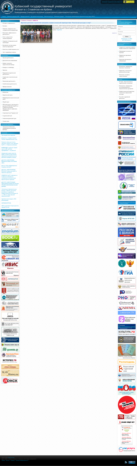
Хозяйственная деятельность (10, 84)
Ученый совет (6, 121)
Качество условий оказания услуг (11, 49)
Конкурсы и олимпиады (8, 67)
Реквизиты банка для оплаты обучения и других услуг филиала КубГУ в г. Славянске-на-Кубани (10, 143)
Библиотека (5, 92)
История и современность (9, 23)
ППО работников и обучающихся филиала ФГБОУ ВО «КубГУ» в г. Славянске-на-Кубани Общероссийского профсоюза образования (11, 107)
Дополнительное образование (10, 60)
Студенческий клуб (7, 115)
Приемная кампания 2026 (13, 16)
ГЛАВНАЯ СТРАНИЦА (26, 20)
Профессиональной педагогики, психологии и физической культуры (126, 93)
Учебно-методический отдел (9, 118)
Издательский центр (7, 95)
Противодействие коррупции (8, 135)
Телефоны (12, 460)
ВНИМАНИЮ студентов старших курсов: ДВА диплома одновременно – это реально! (9, 149)
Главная (4, 16)
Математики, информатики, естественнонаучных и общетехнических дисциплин (126, 87)
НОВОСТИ (35, 20)
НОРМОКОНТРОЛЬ (6, 203)
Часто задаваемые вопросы (9, 52)
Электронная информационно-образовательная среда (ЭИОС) (80, 16)
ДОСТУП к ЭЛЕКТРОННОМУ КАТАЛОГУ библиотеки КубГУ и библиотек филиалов (9, 171)
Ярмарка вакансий (25, 16)
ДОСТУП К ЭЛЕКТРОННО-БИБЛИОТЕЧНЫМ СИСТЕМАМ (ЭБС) (9, 162)
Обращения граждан (59, 16)
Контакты (5, 26)
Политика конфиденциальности (22, 460)
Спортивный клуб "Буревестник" (10, 113)
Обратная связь (11, 457)
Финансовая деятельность (9, 81)
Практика (5, 70)
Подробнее (59, 29)
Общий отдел (6, 102)
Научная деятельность (8, 57)
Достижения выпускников (37, 16)
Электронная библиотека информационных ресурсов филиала (9, 128)
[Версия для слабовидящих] (129, 1)
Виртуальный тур (48, 16)
